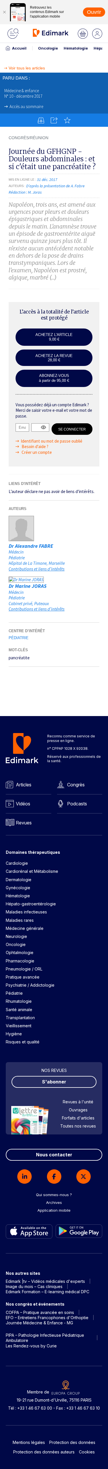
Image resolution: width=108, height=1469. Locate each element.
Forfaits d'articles (78, 1117)
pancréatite (19, 657)
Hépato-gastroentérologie (31, 903)
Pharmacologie (20, 960)
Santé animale (19, 1009)
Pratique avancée (22, 977)
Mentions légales (29, 1442)
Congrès (76, 785)
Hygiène (14, 1033)
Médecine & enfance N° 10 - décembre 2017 (23, 93)
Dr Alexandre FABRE (31, 546)
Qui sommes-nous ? (54, 1194)
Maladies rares (20, 920)
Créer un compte (36, 452)
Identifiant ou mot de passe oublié (51, 441)
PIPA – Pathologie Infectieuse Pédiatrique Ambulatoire (45, 1338)
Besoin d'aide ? (34, 446)
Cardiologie (17, 863)
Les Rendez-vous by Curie (31, 1345)
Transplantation (20, 1017)
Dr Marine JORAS (28, 586)
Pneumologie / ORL (24, 968)
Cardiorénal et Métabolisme (32, 871)
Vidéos (23, 804)
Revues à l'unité (78, 1101)
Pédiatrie (19, 638)
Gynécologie (18, 887)
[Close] (4, 12)
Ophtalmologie (19, 952)
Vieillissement (18, 1025)
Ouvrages (78, 1109)
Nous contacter (54, 1155)
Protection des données (72, 1442)
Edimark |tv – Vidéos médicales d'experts (45, 1281)
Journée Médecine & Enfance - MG (39, 1322)
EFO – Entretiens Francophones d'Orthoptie (47, 1317)
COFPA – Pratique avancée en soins (40, 1312)
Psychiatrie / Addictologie (30, 985)
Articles (23, 785)
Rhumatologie (19, 1001)
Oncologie (48, 48)
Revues (24, 823)
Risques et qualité (22, 1041)
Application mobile (54, 1210)
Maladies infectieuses (26, 911)
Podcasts (77, 804)
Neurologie (16, 936)
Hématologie (76, 48)
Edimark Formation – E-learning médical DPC (47, 1291)
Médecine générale (24, 928)
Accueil (19, 48)
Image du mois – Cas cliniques (34, 1286)
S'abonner (54, 1082)
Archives (54, 1202)
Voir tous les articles (27, 68)
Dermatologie (18, 879)
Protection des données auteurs (44, 1451)
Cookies (87, 1451)
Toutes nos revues (78, 1126)
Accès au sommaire (26, 106)
